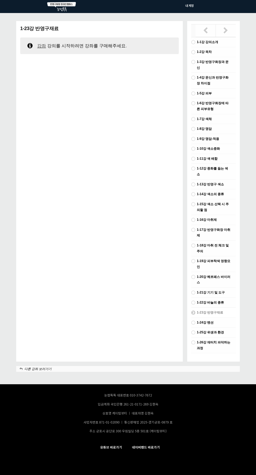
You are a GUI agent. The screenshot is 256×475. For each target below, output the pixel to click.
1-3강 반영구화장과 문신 (213, 64)
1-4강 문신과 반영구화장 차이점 (213, 80)
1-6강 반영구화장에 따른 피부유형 (213, 106)
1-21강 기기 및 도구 (211, 292)
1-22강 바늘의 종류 (210, 302)
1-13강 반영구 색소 (210, 184)
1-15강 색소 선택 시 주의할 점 (213, 207)
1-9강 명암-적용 (208, 138)
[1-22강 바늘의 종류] (206, 30)
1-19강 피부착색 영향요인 (213, 263)
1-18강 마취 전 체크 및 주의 (213, 248)
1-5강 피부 (204, 93)
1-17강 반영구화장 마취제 (213, 232)
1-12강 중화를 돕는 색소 (212, 171)
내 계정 (189, 5)
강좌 (41, 45)
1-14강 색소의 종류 (210, 194)
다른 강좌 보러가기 (38, 369)
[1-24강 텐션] (226, 30)
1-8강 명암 (204, 128)
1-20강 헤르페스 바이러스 (213, 279)
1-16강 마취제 (207, 219)
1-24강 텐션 (205, 322)
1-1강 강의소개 (207, 42)
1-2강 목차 (204, 51)
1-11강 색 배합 (207, 158)
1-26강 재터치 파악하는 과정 (213, 345)
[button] (111, 447)
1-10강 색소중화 (208, 148)
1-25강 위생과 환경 (210, 332)
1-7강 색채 (204, 119)
